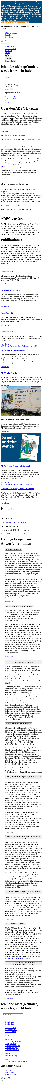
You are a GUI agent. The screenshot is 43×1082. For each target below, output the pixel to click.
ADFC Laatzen (10, 49)
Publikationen (10, 101)
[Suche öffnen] (4, 43)
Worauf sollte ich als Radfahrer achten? (18, 723)
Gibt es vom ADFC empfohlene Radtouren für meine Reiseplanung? (23, 892)
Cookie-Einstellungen (12, 1074)
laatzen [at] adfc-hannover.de (24, 209)
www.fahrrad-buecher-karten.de (19, 958)
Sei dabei (8, 51)
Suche (7, 61)
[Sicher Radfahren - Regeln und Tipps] (21, 401)
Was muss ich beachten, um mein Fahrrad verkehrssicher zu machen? (23, 661)
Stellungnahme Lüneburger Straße (13, 135)
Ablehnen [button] (4, 22)
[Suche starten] (3, 1017)
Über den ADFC (11, 97)
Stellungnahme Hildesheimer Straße (13, 139)
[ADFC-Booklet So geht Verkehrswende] (21, 448)
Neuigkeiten (9, 47)
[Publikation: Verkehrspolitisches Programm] (21, 484)
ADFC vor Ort (10, 99)
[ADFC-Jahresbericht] (21, 369)
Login (7, 55)
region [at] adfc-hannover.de (23, 534)
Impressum (9, 1070)
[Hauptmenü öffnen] (6, 43)
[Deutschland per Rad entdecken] (21, 346)
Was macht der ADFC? (13, 549)
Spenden (8, 35)
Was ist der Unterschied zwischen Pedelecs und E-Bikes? (23, 837)
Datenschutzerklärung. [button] (9, 20)
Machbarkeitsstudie (34, 139)
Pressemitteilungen (11, 1056)
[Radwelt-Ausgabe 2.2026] (21, 286)
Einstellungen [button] (12, 22)
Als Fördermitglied (11, 1048)
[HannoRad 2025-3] (21, 327)
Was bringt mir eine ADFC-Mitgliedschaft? (19, 606)
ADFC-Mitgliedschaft (13, 1042)
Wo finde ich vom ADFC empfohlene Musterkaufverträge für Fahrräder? (23, 963)
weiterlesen (9, 602)
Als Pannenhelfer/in (12, 1050)
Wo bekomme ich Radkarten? (15, 924)
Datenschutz (9, 1072)
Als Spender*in (10, 1044)
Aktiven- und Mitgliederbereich (16, 1061)
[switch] (17, 85)
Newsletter (9, 37)
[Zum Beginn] (2, 1080)
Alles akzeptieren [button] (23, 22)
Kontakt (8, 103)
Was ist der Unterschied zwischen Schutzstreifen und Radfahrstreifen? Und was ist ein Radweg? (24, 777)
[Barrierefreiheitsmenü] (2, 43)
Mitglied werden (11, 33)
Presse (7, 53)
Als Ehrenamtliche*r (12, 1046)
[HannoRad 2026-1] (21, 309)
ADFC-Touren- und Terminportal (12, 167)
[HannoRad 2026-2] (21, 267)
